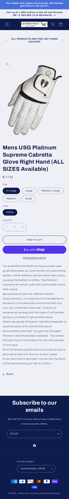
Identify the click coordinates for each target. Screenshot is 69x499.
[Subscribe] (58, 434)
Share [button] (9, 374)
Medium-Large (50, 191)
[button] (7, 24)
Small (28, 198)
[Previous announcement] (6, 40)
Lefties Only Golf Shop (28, 493)
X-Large (11, 191)
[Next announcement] (62, 40)
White (10, 212)
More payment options (34, 258)
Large (28, 191)
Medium (11, 198)
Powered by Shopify (50, 493)
